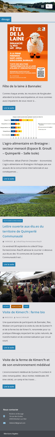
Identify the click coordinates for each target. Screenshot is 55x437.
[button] (42, 6)
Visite (26, 306)
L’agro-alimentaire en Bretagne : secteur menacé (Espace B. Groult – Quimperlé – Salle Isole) (27, 148)
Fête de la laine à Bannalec (22, 86)
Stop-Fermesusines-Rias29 (13, 221)
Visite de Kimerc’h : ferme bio (24, 312)
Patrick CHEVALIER (22, 317)
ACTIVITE (6, 306)
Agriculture (16, 306)
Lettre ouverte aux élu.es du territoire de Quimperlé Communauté (23, 231)
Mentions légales (11, 434)
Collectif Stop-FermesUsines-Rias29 (28, 241)
